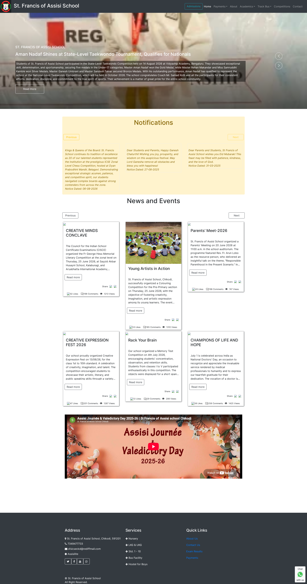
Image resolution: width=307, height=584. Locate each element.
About (233, 6)
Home (207, 6)
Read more (29, 88)
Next (236, 137)
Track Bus (263, 6)
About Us (192, 538)
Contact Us (193, 545)
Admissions (194, 6)
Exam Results (194, 551)
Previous (71, 137)
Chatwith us (300, 574)
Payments (219, 6)
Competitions (282, 6)
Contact (298, 6)
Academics (246, 6)
